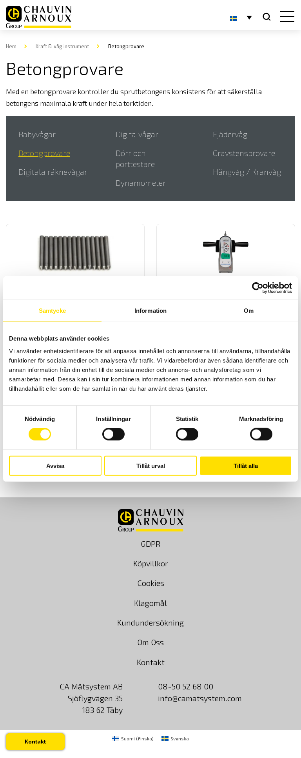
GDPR (151, 543)
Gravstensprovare (244, 153)
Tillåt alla (246, 465)
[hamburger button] (285, 17)
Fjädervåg (230, 134)
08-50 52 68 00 (185, 686)
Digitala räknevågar (52, 171)
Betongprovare (44, 153)
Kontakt (151, 662)
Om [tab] (249, 310)
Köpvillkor (150, 563)
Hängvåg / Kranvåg (247, 171)
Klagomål (150, 602)
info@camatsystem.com (200, 698)
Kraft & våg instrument (62, 46)
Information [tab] (150, 310)
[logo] (38, 17)
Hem (11, 46)
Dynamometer (141, 182)
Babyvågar (37, 134)
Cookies (150, 583)
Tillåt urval (150, 465)
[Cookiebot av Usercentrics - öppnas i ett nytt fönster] (257, 288)
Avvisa (55, 465)
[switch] (113, 434)
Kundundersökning (150, 622)
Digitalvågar (137, 134)
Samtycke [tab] (52, 310)
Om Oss (150, 642)
